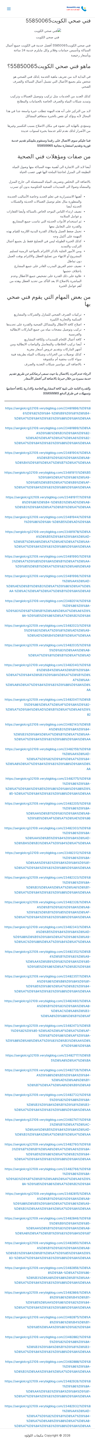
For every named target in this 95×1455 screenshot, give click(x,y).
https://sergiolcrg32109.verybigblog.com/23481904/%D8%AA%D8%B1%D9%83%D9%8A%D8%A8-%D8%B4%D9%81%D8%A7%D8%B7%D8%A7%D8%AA (48, 457)
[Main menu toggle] (8, 8)
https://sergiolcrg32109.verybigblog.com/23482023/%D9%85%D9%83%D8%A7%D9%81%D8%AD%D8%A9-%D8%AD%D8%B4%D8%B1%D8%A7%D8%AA (48, 630)
